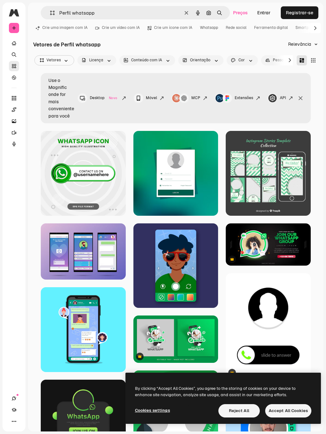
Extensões (244, 97)
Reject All (239, 410)
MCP (195, 97)
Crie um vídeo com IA (121, 27)
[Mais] (14, 421)
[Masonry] (302, 60)
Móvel (151, 97)
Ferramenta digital (271, 27)
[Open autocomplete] (50, 12)
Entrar (264, 13)
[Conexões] (14, 398)
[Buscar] (14, 55)
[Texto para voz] (14, 144)
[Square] (313, 60)
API (283, 97)
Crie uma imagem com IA (65, 27)
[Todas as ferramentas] (14, 98)
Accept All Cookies (288, 410)
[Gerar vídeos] (14, 132)
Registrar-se (299, 13)
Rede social (236, 27)
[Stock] (14, 66)
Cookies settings (152, 410)
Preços (240, 13)
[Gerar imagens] (14, 121)
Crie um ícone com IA (173, 27)
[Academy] (14, 410)
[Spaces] (14, 110)
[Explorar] (14, 77)
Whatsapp (209, 27)
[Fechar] (300, 98)
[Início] (14, 43)
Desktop (103, 97)
